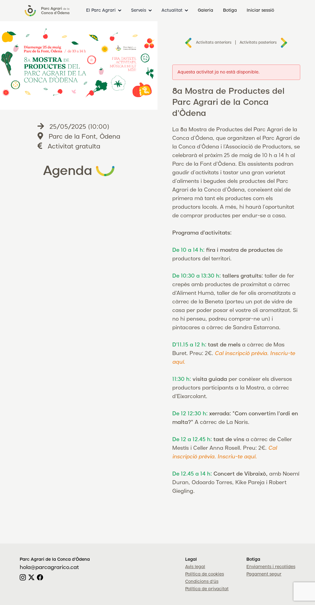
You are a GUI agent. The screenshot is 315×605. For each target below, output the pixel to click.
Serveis (138, 10)
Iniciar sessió (260, 10)
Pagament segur (263, 574)
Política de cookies (204, 574)
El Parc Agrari (101, 10)
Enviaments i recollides (270, 566)
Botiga (230, 10)
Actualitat (171, 10)
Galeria (205, 10)
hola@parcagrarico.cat (49, 567)
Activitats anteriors (213, 42)
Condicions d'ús (201, 581)
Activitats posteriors (258, 42)
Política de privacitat (207, 589)
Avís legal (195, 566)
